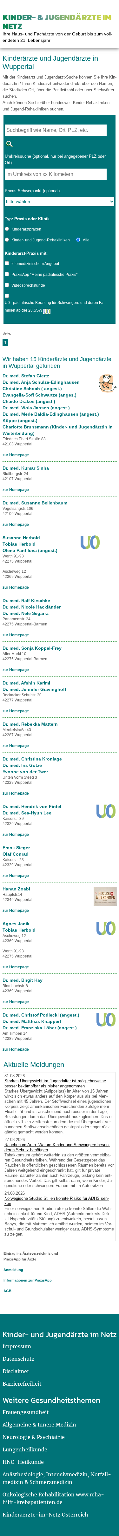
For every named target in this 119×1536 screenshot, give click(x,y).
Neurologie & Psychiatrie (34, 1437)
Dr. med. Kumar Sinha (26, 468)
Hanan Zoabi (16, 888)
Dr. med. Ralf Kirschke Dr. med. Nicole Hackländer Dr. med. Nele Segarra (32, 607)
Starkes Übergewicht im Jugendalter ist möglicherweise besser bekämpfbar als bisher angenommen (55, 1083)
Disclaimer (16, 1371)
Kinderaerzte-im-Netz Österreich (45, 1514)
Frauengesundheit (26, 1412)
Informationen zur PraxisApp (27, 1280)
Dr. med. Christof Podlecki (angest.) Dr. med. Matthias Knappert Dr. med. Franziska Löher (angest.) (41, 1021)
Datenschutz (19, 1359)
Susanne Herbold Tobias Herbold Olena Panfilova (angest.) (30, 544)
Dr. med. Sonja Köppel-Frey (32, 648)
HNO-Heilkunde (23, 1462)
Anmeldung (13, 1270)
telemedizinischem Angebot (35, 263)
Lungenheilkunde (25, 1449)
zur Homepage (16, 455)
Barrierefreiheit (22, 1384)
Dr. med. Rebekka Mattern (30, 724)
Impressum (17, 1346)
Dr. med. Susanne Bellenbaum (35, 502)
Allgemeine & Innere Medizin (39, 1424)
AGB (7, 1291)
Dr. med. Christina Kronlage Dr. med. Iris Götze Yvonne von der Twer (32, 765)
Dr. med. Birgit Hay (23, 980)
